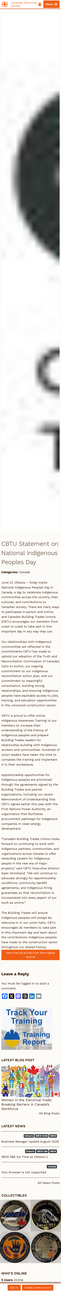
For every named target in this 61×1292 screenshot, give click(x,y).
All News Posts (49, 1183)
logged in (27, 983)
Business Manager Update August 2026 (30, 1141)
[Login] (40, 4)
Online (12, 1280)
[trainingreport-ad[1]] (30, 1028)
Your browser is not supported (23, 1172)
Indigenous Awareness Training (24, 720)
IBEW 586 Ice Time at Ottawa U (24, 1157)
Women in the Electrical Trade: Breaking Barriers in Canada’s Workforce (26, 1104)
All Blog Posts (49, 1113)
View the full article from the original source (30, 954)
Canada (24, 572)
